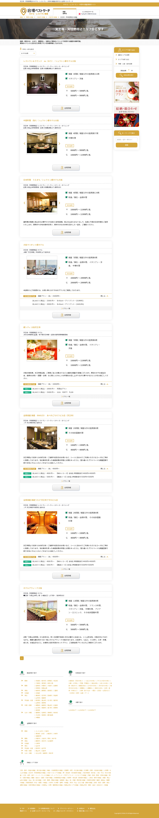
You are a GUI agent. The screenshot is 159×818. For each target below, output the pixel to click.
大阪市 (44, 738)
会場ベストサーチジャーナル (41, 811)
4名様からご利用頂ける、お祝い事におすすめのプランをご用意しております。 (52, 290)
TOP (23, 808)
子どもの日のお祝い (103, 681)
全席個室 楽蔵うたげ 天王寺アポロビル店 (40, 500)
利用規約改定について (47, 808)
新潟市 (38, 748)
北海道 (27, 693)
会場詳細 (67, 108)
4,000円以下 (82, 710)
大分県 (38, 715)
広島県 (55, 705)
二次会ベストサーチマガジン (64, 811)
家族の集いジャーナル (86, 811)
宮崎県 (44, 715)
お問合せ (82, 808)
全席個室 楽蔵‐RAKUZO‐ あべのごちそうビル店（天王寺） (49, 415)
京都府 (44, 686)
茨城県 (38, 681)
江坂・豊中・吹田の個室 (27, 770)
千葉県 (38, 683)
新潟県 (38, 700)
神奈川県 (50, 683)
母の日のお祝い (104, 686)
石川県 (49, 700)
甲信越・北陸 (29, 700)
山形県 (38, 698)
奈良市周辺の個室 (34, 785)
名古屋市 (50, 741)
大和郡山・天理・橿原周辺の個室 (52, 785)
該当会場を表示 (128, 75)
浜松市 (44, 741)
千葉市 (46, 731)
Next (59, 84)
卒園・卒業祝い (85, 683)
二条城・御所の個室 (94, 778)
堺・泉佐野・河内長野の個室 (72, 773)
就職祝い (83, 688)
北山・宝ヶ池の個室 (35, 780)
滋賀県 (38, 686)
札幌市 (38, 743)
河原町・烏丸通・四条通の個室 (77, 778)
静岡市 (38, 741)
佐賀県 (44, 712)
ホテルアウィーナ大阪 (32, 588)
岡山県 (49, 705)
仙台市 (38, 746)
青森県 (38, 695)
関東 (26, 681)
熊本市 (51, 753)
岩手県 (44, 695)
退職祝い (90, 688)
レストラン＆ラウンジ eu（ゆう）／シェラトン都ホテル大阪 (49, 61)
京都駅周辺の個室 (59, 778)
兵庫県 (55, 686)
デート (87, 693)
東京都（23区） (41, 733)
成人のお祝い (104, 683)
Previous (24, 84)
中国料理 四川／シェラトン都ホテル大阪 (41, 120)
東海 (26, 690)
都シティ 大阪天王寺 (32, 327)
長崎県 (49, 712)
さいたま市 (39, 731)
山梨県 (38, 703)
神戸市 (54, 738)
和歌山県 (44, 688)
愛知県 (49, 690)
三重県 (55, 690)
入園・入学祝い (73, 683)
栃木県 (44, 681)
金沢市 (44, 748)
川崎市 (55, 733)
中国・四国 (28, 705)
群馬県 (49, 681)
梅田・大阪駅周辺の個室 (55, 770)
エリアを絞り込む (123, 59)
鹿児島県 (50, 715)
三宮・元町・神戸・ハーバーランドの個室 (36, 775)
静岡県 (44, 690)
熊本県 (55, 712)
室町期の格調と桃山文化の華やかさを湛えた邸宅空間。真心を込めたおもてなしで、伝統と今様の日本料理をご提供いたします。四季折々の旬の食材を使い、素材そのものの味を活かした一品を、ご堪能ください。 (65, 223)
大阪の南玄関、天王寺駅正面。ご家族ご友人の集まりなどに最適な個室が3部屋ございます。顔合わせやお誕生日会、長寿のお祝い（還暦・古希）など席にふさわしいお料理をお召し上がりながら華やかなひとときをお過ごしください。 (65, 376)
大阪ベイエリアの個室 (54, 773)
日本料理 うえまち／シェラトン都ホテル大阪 (43, 180)
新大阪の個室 (41, 770)
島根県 (44, 705)
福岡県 (38, 712)
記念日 (72, 693)
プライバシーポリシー (67, 808)
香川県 (49, 708)
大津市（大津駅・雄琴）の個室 (58, 782)
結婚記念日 (82, 686)
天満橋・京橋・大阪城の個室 (93, 770)
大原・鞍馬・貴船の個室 (50, 780)
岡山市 (38, 751)
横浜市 (49, 733)
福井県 (55, 700)
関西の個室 (29, 17)
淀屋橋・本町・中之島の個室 (73, 770)
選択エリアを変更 (123, 55)
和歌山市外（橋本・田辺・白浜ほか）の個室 (94, 785)
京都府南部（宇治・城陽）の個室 (36, 782)
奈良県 (38, 688)
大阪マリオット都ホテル (33, 245)
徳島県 (44, 708)
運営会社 (92, 808)
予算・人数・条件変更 (125, 64)
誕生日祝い (95, 683)
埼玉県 (55, 681)
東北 (26, 695)
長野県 (44, 703)
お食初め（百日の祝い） (76, 681)
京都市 (38, 738)
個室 (21, 17)
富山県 (44, 700)
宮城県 (49, 695)
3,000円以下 (72, 710)
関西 (26, 686)
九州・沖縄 (28, 712)
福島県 (44, 698)
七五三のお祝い (90, 681)
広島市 (44, 751)
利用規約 (32, 808)
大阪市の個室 (53, 17)
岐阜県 (38, 690)
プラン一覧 (66, 308)
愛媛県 (55, 708)
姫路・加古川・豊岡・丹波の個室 (41, 778)
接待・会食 (79, 693)
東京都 (44, 683)
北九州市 (38, 753)
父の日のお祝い (92, 686)
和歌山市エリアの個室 (71, 785)
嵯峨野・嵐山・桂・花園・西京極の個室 (72, 780)
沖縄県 (38, 717)
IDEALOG (125, 813)
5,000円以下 (92, 710)
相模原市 (38, 736)
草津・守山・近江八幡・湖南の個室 (81, 782)
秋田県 (55, 695)
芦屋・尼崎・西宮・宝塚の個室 (97, 775)
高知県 (38, 710)
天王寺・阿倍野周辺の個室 (37, 773)
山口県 (38, 708)
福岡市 (45, 753)
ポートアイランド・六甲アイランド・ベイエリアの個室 (68, 775)
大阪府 (49, 686)
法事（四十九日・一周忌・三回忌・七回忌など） (95, 690)
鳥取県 (38, 705)
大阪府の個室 (41, 17)
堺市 (48, 738)
